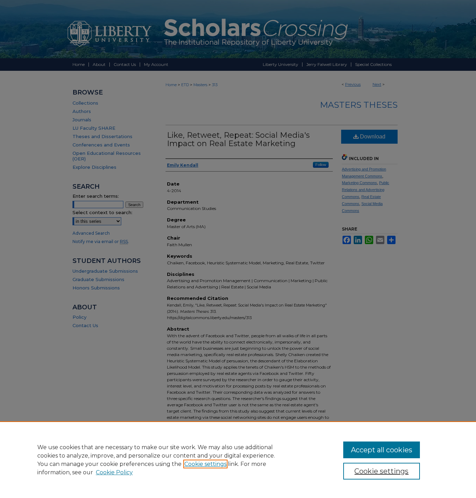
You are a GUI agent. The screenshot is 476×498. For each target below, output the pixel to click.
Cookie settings (205, 464)
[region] (238, 459)
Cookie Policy (114, 472)
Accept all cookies (381, 450)
